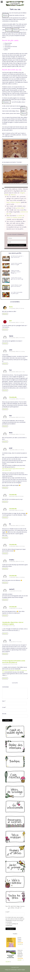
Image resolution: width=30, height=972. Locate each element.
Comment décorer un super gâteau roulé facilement (16, 285)
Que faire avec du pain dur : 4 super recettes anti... (17, 256)
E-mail (4, 707)
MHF (10, 321)
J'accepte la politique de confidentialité (12, 924)
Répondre (5, 313)
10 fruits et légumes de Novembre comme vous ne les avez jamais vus (13, 661)
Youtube (6, 195)
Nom (3, 701)
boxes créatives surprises (14, 202)
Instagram (22, 193)
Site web (4, 713)
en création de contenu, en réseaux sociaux (15, 217)
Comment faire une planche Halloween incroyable (16, 264)
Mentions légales (21, 969)
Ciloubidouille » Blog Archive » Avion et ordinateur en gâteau (12, 623)
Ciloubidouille (13, 397)
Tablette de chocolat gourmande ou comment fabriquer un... (16, 272)
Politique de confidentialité (11, 969)
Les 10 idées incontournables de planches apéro (16, 293)
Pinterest (13, 195)
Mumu (11, 307)
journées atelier (20, 208)
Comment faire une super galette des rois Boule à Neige (17, 278)
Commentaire (5, 687)
